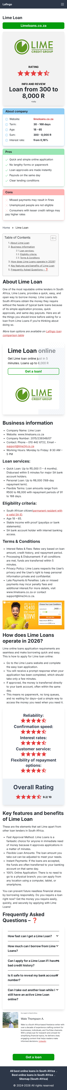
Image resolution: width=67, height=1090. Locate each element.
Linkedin (42, 1041)
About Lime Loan (19, 242)
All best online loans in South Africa (32, 1071)
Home (6, 227)
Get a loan (33, 1057)
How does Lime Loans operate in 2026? (33, 261)
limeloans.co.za (43, 119)
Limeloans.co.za (34, 26)
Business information (23, 246)
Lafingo (7, 4)
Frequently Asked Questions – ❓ (29, 269)
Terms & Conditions (30, 257)
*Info (33, 101)
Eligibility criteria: (28, 254)
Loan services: (27, 250)
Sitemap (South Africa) (33, 1078)
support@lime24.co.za (20, 446)
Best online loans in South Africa (32, 1075)
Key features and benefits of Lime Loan (32, 265)
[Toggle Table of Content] (51, 238)
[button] (33, 936)
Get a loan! (33, 371)
